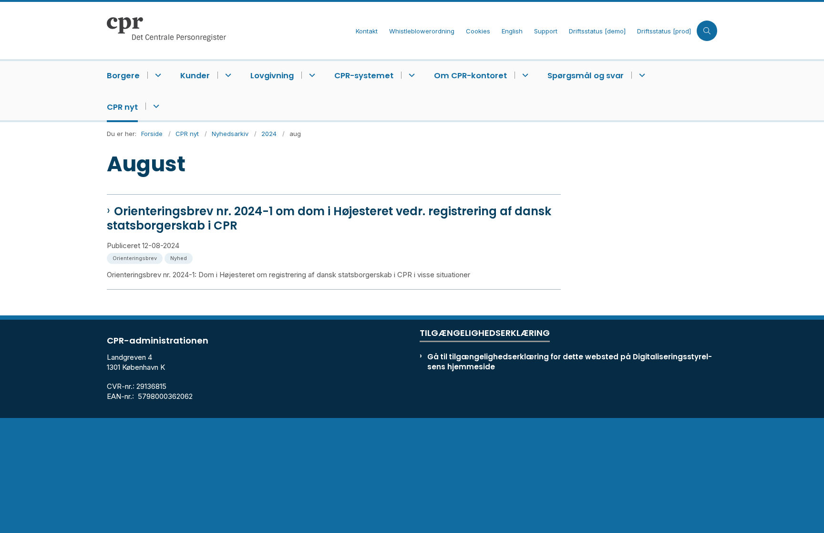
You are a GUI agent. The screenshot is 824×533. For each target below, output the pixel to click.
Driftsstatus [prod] (664, 31)
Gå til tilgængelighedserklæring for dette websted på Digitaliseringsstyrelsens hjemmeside (569, 362)
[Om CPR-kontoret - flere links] (524, 75)
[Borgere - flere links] (156, 75)
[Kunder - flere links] (226, 75)
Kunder (195, 75)
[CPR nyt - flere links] (154, 106)
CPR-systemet (363, 75)
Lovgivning (272, 75)
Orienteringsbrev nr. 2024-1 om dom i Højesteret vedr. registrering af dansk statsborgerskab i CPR (329, 218)
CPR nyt (122, 107)
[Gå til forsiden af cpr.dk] (228, 30)
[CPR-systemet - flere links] (410, 75)
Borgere (123, 75)
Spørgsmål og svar (585, 75)
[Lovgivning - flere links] (310, 75)
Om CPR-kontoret (470, 75)
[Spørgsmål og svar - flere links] (640, 75)
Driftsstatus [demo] (597, 31)
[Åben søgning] (707, 31)
